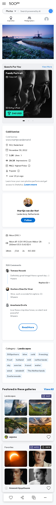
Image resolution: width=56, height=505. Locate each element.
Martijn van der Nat (28, 210)
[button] (50, 11)
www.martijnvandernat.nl (18, 139)
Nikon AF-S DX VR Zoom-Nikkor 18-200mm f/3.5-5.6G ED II (25, 243)
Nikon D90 (14, 235)
